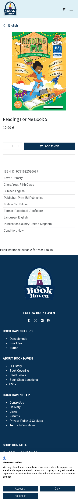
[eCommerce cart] (64, 9)
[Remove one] (6, 146)
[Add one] (19, 146)
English (12, 25)
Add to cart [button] (51, 146)
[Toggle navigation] (71, 9)
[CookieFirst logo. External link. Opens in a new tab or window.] (4, 458)
